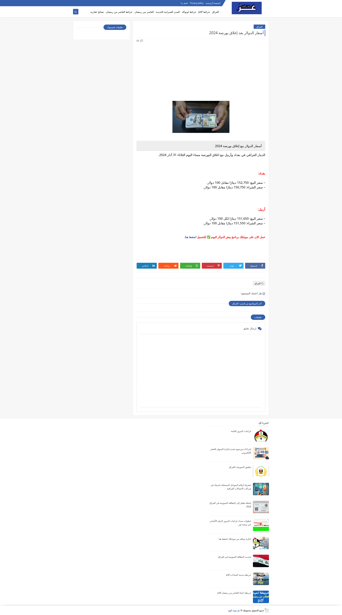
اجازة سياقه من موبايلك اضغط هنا (235, 538)
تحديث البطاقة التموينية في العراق (234, 556)
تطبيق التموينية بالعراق (240, 467)
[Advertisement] (200, 68)
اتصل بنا (184, 3)
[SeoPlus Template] (266, 610)
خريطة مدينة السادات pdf (238, 574)
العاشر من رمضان (144, 12)
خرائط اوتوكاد (189, 12)
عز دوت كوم (234, 610)
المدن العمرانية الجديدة (168, 12)
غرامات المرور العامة (241, 431)
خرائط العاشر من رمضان (119, 12)
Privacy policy (196, 3)
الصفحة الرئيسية (213, 3)
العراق (215, 12)
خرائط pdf (204, 12)
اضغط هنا (190, 237)
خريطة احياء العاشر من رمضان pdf (234, 592)
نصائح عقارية (97, 12)
